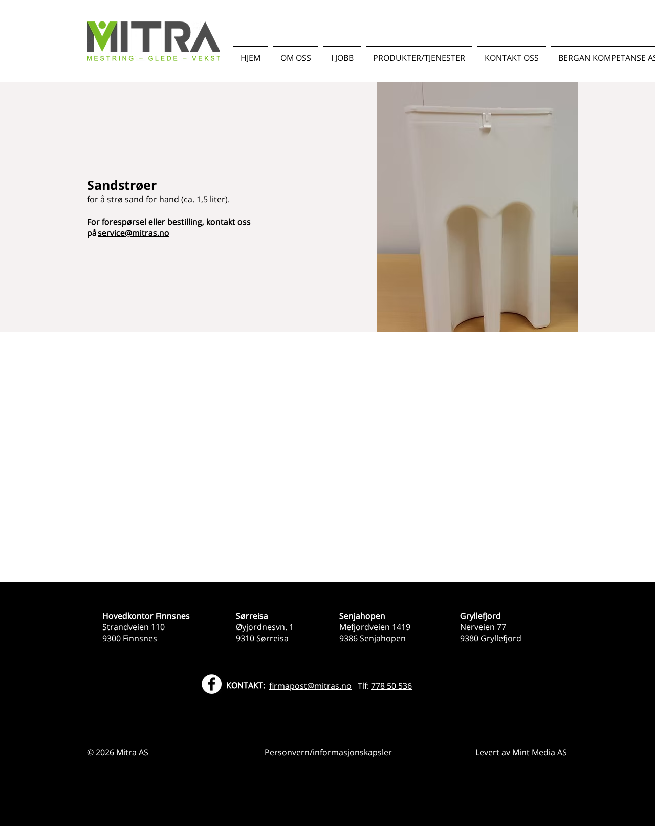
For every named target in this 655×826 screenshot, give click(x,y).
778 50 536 (391, 685)
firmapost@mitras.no (310, 685)
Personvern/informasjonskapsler (328, 752)
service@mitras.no (133, 232)
